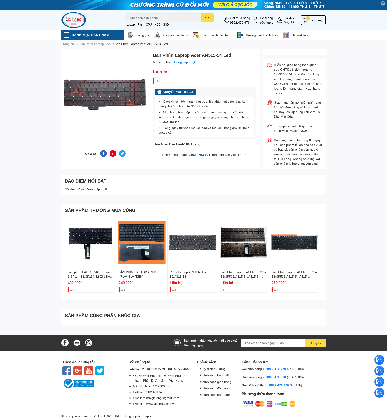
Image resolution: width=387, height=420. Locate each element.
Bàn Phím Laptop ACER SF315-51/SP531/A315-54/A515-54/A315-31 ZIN (294, 276)
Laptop (130, 24)
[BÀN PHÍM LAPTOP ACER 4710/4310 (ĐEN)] (142, 242)
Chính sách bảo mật (214, 375)
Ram (140, 24)
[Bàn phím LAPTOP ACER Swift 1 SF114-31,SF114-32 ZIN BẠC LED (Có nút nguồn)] (90, 242)
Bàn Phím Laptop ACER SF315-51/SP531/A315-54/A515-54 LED (243, 276)
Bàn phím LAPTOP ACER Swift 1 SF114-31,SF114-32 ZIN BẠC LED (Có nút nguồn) (90, 276)
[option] (105, 94)
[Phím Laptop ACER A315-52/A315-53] (193, 242)
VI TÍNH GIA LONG (107, 416)
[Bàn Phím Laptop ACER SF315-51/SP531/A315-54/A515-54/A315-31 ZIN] (294, 242)
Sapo (147, 416)
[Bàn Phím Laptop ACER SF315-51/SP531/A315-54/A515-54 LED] (243, 242)
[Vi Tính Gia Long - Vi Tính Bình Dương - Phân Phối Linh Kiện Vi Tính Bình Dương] (89, 20)
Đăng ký (315, 343)
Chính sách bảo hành (217, 35)
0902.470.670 (240, 22)
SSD (166, 24)
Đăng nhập (289, 22)
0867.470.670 (279, 385)
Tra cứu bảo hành (175, 35)
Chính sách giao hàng (215, 382)
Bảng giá (143, 35)
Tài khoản (290, 18)
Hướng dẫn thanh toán (262, 35)
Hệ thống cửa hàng (266, 20)
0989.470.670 (276, 377)
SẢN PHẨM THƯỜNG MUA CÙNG (100, 210)
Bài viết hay (300, 35)
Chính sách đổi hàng (215, 388)
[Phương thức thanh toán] (269, 403)
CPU (149, 24)
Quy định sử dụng (213, 369)
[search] (207, 17)
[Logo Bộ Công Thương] (92, 383)
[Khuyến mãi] (193, 5)
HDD (158, 24)
